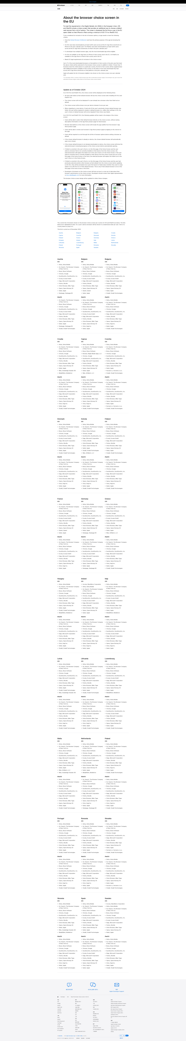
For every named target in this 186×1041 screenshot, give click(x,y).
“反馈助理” (95, 1031)
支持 (58, 9)
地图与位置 (77, 1027)
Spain (77, 247)
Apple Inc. (66, 1038)
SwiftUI (58, 1019)
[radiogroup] (124, 1035)
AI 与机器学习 (77, 1005)
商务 (76, 1012)
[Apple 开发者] (61, 5)
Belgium (78, 232)
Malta (95, 242)
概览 (114, 8)
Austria (61, 232)
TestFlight (59, 1023)
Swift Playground (60, 1021)
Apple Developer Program (116, 1001)
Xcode (58, 1024)
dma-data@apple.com (72, 175)
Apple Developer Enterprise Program (118, 1003)
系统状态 (94, 1021)
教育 (76, 1018)
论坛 (94, 1017)
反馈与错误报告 (96, 1019)
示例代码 (94, 1005)
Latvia (113, 240)
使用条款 (78, 1038)
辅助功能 (76, 1001)
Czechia (78, 235)
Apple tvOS (59, 1007)
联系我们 (127, 8)
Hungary (61, 240)
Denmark (96, 235)
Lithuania (61, 242)
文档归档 (94, 1009)
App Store (59, 1012)
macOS (58, 1005)
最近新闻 (60, 1035)
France (78, 237)
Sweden (96, 247)
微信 (81, 1035)
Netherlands (114, 242)
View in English (92, 1)
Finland (61, 237)
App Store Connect (97, 1027)
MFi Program (113, 1007)
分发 (76, 1016)
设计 (76, 1014)
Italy (95, 240)
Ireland (78, 240)
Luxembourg (80, 242)
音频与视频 (77, 1009)
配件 (76, 1003)
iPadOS (58, 1003)
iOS (58, 1001)
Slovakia (113, 245)
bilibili (78, 1035)
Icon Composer (60, 1028)
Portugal (78, 245)
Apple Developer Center (116, 1024)
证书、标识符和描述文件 (97, 1029)
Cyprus (61, 235)
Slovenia (61, 247)
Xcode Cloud (60, 1026)
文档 (94, 1001)
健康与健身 (77, 1022)
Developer (63, 996)
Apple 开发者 (95, 1025)
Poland (61, 245)
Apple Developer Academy (116, 1029)
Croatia (113, 232)
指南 (117, 8)
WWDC (112, 1031)
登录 (127, 5)
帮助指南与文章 (96, 1013)
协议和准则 (122, 8)
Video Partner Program (115, 1012)
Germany (96, 237)
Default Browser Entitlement (78, 40)
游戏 (76, 1020)
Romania (96, 245)
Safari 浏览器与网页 (79, 1031)
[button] (121, 5)
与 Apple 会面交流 (114, 1022)
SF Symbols (59, 1030)
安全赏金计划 (113, 1014)
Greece (113, 237)
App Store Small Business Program (118, 1005)
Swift (58, 1017)
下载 (94, 1003)
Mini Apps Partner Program (116, 1009)
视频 (94, 1007)
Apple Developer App (70, 1035)
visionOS (59, 1009)
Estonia (113, 235)
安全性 (76, 1029)
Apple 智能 (77, 1007)
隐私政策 (82, 1038)
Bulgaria (96, 232)
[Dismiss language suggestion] (128, 2)
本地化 (76, 1025)
